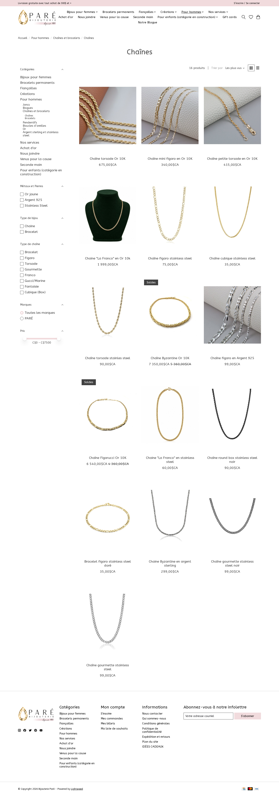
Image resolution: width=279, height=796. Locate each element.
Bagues (28, 108)
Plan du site (150, 741)
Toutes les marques (40, 313)
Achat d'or (65, 17)
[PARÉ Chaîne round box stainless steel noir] (232, 415)
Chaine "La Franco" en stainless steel (170, 460)
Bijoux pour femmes (35, 77)
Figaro (30, 258)
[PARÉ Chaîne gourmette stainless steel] (107, 622)
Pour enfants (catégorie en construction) (41, 172)
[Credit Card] (244, 789)
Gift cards (230, 17)
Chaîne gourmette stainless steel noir (232, 564)
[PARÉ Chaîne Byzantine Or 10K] (170, 315)
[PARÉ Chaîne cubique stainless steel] (232, 215)
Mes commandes (112, 718)
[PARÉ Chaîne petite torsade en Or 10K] (232, 115)
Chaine (30, 226)
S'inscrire (106, 713)
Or (24, 129)
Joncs (26, 104)
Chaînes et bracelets (66, 38)
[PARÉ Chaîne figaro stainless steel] (170, 215)
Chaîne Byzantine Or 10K (170, 358)
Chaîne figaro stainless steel (170, 258)
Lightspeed (77, 789)
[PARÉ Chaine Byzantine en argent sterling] (170, 518)
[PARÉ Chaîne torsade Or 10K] (107, 115)
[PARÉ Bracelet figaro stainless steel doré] (107, 518)
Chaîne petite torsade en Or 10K (232, 159)
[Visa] (256, 789)
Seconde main (143, 17)
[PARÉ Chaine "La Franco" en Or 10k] (107, 215)
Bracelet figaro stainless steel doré (107, 564)
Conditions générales (156, 723)
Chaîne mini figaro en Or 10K (170, 159)
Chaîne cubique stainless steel (232, 258)
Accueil (22, 38)
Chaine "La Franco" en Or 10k (107, 258)
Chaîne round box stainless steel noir (232, 460)
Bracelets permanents (118, 12)
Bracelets (30, 118)
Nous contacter (152, 713)
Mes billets (108, 723)
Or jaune (31, 194)
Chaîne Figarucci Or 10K (107, 458)
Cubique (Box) (35, 292)
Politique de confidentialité (152, 730)
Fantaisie (32, 287)
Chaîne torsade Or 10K (107, 159)
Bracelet (31, 232)
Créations (27, 94)
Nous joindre (86, 17)
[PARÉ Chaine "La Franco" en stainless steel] (170, 415)
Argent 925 (33, 200)
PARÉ (29, 318)
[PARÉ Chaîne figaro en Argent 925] (232, 315)
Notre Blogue (147, 22)
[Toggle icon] (243, 17)
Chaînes (29, 115)
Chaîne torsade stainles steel (107, 358)
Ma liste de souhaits (114, 728)
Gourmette (33, 269)
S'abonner (247, 716)
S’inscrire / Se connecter (247, 3)
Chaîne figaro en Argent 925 (232, 358)
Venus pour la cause (114, 17)
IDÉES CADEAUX (152, 746)
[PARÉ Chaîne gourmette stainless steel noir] (232, 518)
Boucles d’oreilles (34, 125)
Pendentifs (30, 122)
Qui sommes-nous (154, 718)
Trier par (217, 68)
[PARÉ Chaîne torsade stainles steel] (107, 315)
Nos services (29, 143)
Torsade (31, 264)
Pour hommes (40, 38)
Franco (30, 275)
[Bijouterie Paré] (37, 17)
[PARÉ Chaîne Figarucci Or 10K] (107, 415)
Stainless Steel (36, 206)
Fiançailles (28, 88)
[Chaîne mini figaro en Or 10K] (170, 115)
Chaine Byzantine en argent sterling (170, 564)
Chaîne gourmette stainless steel (107, 667)
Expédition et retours (156, 736)
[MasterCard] (250, 789)
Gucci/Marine (35, 281)
